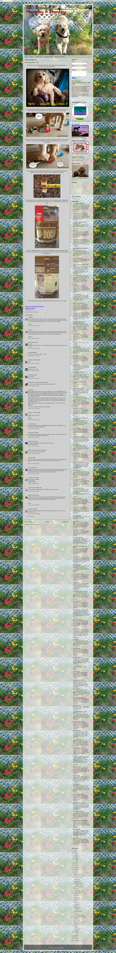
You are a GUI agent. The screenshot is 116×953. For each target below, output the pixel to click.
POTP (74, 341)
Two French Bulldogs (78, 619)
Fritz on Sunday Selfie (77, 295)
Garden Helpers (76, 530)
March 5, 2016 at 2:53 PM (33, 348)
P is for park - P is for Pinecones (79, 557)
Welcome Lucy (76, 803)
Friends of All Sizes (77, 767)
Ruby (29, 389)
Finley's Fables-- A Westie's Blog (80, 609)
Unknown (30, 457)
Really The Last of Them (79, 876)
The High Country (76, 454)
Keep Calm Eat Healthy (78, 794)
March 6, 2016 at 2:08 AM (33, 428)
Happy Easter (77, 879)
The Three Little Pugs (78, 680)
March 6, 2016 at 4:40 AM (33, 437)
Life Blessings (76, 453)
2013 (74, 938)
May (75, 869)
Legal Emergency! (78, 881)
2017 (74, 853)
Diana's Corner (76, 688)
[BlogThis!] (42, 312)
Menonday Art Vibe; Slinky (78, 276)
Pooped (75, 900)
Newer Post (28, 521)
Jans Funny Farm (77, 601)
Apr (75, 870)
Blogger (65, 947)
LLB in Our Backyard (78, 258)
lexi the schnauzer (77, 294)
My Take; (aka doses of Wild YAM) (81, 275)
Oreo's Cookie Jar (77, 739)
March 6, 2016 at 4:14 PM (33, 483)
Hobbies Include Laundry (79, 721)
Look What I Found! (78, 884)
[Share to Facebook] (45, 312)
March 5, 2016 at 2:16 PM (33, 325)
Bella (74, 516)
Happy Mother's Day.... (77, 706)
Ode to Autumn (76, 508)
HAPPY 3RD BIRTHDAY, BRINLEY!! (80, 611)
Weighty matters (77, 470)
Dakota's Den (76, 521)
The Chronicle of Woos (78, 388)
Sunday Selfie (77, 907)
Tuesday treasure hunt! (77, 583)
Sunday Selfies (76, 240)
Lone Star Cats (76, 333)
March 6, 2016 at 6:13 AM (33, 453)
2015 (74, 935)
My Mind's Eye (31, 441)
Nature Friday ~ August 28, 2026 (79, 325)
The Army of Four (32, 477)
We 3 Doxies (76, 838)
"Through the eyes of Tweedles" (80, 591)
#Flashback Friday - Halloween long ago (81, 658)
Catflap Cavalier (76, 648)
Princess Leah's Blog (78, 537)
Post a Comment (30, 516)
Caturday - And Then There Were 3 (80, 314)
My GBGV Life (31, 509)
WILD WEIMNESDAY (77, 356)
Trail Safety (76, 895)
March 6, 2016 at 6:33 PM (33, 491)
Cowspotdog (31, 352)
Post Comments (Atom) (36, 524)
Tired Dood (76, 918)
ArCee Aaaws (76, 259)
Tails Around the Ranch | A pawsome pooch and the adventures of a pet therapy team (80, 322)
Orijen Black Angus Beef (47, 201)
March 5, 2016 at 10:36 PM (34, 419)
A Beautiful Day (77, 899)
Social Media (75, 620)
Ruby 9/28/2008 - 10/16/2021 (79, 499)
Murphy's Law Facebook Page (78, 158)
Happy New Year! (76, 463)
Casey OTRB (76, 342)
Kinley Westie (31, 374)
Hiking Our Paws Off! (78, 891)
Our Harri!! (75, 698)
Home (26, 56)
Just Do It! (76, 913)
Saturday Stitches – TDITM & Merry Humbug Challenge (80, 305)
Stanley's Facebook (48, 56)
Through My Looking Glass (79, 506)
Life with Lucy (76, 364)
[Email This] (41, 312)
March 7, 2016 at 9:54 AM (33, 505)
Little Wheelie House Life (79, 883)
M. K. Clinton (31, 467)
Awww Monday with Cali (78, 250)
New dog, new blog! (77, 489)
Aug (75, 863)
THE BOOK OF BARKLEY (79, 203)
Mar (75, 872)
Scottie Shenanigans (78, 811)
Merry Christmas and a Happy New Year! (81, 574)
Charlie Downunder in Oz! (79, 697)
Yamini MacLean (32, 342)
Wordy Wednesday (77, 565)
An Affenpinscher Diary (78, 748)
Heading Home (77, 890)
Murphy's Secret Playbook (79, 916)
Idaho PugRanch (77, 564)
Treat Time (75, 374)
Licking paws (75, 480)
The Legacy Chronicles (78, 479)
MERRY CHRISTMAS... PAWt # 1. (80, 757)
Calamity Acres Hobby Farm (79, 436)
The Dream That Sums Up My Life (80, 722)
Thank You (75, 839)
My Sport (76, 925)
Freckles (76, 906)
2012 (74, 940)
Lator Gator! (76, 904)
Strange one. (75, 649)
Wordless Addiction (78, 911)
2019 (74, 850)
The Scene (76, 888)
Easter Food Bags (78, 874)
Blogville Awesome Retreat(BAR (80, 820)
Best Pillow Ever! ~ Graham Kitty (79, 224)
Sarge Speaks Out (77, 665)
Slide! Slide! (76, 909)
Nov (75, 858)
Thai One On (75, 548)
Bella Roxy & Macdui (33, 359)
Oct (75, 860)
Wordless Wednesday (78, 886)
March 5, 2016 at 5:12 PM (33, 363)
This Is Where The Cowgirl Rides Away (81, 830)
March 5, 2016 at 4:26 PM (33, 355)
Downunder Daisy (77, 515)
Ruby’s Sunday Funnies (78, 231)
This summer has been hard (78, 689)
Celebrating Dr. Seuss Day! (78, 731)
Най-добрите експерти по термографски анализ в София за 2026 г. (81, 399)
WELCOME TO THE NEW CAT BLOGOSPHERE (79, 286)
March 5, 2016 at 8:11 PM (33, 385)
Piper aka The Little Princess (79, 740)
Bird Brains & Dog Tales (78, 303)
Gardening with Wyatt (78, 529)
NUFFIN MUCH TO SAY (78, 681)
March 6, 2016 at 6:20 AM (33, 463)
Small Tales (75, 230)
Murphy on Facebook (59, 56)
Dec (75, 856)
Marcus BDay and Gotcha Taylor (79, 602)
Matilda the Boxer (32, 495)
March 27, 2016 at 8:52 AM (34, 513)
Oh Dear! (75, 429)
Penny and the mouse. (77, 713)
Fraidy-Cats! (76, 582)
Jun (75, 867)
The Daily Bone (76, 427)
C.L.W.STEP (30, 367)
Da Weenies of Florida (78, 408)
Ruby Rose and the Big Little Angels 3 (37, 382)
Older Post (66, 521)
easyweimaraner (32, 432)
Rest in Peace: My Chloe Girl (79, 640)
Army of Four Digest (77, 461)
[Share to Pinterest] (46, 312)
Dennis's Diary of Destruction (80, 213)
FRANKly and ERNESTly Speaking (81, 756)
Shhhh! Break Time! (78, 923)
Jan (75, 933)
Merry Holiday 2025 (77, 420)
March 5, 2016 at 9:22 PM (33, 408)
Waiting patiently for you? (78, 347)
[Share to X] (44, 312)
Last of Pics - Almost (78, 877)
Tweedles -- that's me (33, 412)
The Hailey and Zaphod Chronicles (81, 313)
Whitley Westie (76, 829)
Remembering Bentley (77, 445)
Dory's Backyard (77, 730)
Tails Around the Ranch (33, 487)
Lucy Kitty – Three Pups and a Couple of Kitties (80, 223)
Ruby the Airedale (77, 498)
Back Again (75, 437)
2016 (74, 855)
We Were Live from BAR (78, 821)
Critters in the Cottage (78, 573)
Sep (75, 862)
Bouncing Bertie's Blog (78, 488)
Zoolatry (75, 284)
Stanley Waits (77, 929)
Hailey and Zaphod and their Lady (36, 450)
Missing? (76, 927)
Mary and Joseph (76, 471)
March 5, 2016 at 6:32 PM (33, 370)
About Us (32, 56)
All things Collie (76, 346)
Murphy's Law (39, 56)
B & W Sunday (77, 920)
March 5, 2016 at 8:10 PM (33, 378)
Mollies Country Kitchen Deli (79, 397)
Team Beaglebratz (77, 657)
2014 (74, 937)
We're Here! (76, 902)
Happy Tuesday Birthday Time (79, 389)
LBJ (29, 317)
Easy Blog (75, 355)
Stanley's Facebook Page (77, 160)
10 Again (73, 198)
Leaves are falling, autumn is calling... (80, 776)
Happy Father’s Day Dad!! (78, 522)
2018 (74, 851)
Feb (75, 931)
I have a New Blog (77, 795)
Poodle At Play (76, 775)
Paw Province (76, 628)
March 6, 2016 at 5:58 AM (33, 446)
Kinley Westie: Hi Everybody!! (80, 239)
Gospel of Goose (77, 766)
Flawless (75, 672)
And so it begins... (77, 812)
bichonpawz (31, 423)
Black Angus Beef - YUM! (79, 921)
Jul (75, 865)
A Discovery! (76, 897)
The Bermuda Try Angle (78, 214)
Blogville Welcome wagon (79, 802)
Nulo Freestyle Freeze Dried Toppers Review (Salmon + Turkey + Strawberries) (81, 630)
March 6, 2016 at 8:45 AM (33, 473)
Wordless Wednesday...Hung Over (80, 667)
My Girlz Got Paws (77, 705)
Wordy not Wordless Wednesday (79, 538)
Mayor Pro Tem (77, 893)
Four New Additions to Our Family (80, 749)
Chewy (61, 300)
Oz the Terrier (76, 784)
